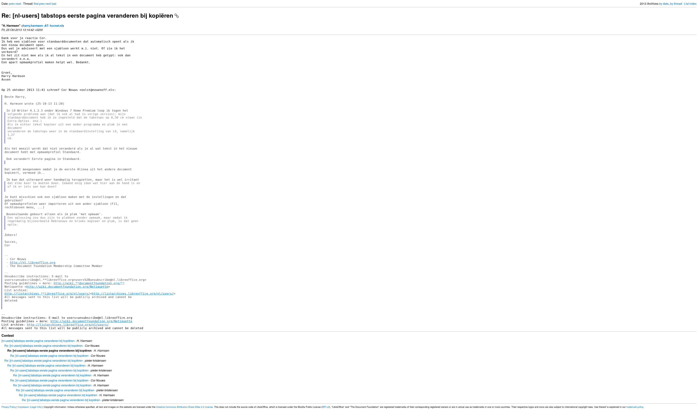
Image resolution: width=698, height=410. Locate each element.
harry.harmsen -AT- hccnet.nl (43, 25)
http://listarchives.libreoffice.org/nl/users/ (133, 293)
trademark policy (634, 407)
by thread (676, 3)
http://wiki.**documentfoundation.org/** (89, 283)
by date (664, 3)
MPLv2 (325, 407)
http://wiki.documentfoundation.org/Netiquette (67, 286)
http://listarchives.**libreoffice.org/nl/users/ (47, 293)
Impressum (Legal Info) (30, 407)
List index (690, 3)
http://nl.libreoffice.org (32, 262)
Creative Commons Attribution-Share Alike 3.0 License (184, 407)
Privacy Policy (8, 407)
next (18, 3)
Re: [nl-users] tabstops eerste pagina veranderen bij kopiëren (87, 15)
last (54, 3)
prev (12, 3)
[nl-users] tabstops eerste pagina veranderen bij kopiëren (38, 341)
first (36, 3)
